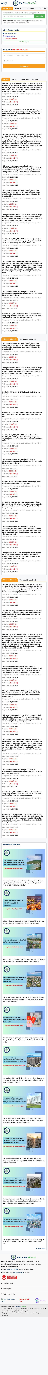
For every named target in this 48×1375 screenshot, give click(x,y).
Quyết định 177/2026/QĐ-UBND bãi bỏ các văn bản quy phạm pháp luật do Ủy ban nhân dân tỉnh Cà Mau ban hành (22, 414)
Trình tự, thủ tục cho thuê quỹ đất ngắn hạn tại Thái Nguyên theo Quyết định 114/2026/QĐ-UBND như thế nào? (24, 960)
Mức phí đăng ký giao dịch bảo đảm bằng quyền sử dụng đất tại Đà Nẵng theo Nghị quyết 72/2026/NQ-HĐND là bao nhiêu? (24, 1040)
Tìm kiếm (39, 16)
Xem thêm (41, 1248)
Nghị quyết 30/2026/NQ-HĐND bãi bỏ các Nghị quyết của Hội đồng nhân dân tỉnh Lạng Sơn (21, 482)
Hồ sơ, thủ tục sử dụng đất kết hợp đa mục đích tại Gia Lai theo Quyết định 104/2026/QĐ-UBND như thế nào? (23, 922)
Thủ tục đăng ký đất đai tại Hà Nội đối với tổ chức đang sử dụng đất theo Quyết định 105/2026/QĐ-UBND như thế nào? (23, 1241)
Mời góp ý (25, 42)
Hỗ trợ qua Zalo (10, 33)
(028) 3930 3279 (18, 1272)
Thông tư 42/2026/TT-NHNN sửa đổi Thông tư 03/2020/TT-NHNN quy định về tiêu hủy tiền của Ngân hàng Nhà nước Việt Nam (22, 293)
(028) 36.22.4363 (12, 1269)
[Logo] (13, 1258)
